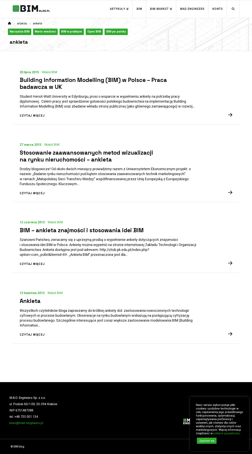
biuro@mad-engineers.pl (26, 423)
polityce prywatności (226, 433)
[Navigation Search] (233, 9)
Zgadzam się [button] (206, 440)
